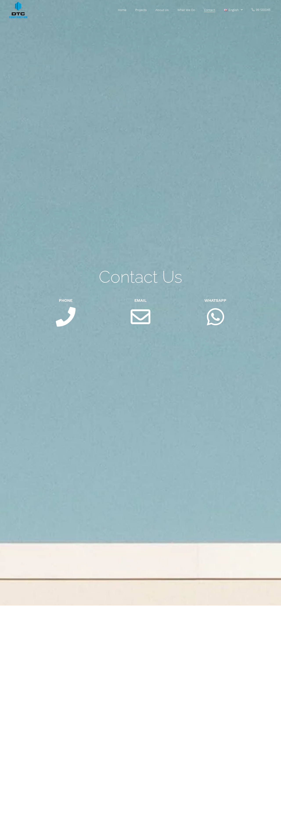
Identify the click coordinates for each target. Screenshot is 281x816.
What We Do (186, 10)
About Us (162, 10)
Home (122, 10)
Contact (209, 10)
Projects (141, 10)
